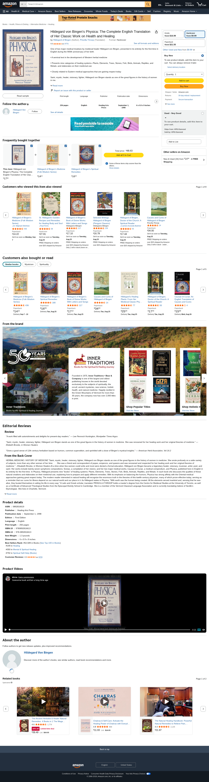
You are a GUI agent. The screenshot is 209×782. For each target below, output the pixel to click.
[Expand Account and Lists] (182, 5)
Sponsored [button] (6, 682)
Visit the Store (132, 410)
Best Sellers (60, 11)
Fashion (157, 11)
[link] (53, 155)
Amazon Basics (45, 11)
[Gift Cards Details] (144, 11)
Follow (35, 111)
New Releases (74, 11)
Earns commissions (26, 577)
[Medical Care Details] (35, 11)
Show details (114, 168)
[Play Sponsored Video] (43, 702)
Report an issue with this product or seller (72, 90)
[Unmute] (203, 629)
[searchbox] (86, 4)
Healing (51, 24)
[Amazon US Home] (78, 766)
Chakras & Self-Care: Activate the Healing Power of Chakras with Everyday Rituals (111, 722)
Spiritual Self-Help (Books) (25, 553)
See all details (56, 112)
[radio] (173, 34)
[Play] (5, 629)
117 (80, 305)
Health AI (15, 11)
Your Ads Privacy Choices (135, 774)
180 (54, 302)
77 (134, 305)
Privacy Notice (83, 774)
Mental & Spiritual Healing (24, 549)
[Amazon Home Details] (196, 11)
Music (176, 11)
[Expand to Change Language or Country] (161, 5)
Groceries (88, 11)
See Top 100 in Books (50, 543)
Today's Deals (116, 11)
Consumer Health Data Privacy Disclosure (107, 774)
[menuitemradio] (199, 630)
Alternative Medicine (38, 24)
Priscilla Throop (87, 40)
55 (161, 305)
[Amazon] (10, 4)
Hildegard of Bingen (62, 40)
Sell (149, 11)
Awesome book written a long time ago (30, 580)
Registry (167, 11)
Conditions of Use (69, 774)
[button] (6, 11)
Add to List (173, 142)
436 (27, 305)
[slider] (99, 629)
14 (107, 302)
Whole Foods (102, 11)
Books (128, 11)
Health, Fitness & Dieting (18, 24)
